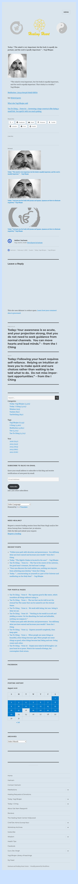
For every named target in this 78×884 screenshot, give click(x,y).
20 (41, 710)
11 (26, 706)
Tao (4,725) (14, 431)
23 (11, 714)
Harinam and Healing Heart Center (18, 866)
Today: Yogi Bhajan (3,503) (20, 404)
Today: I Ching (13, 804)
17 (19, 710)
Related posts (16, 98)
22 (55, 710)
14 (48, 706)
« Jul (18, 722)
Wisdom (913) (15, 409)
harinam (13, 250)
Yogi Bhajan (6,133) (17, 423)
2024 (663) (14, 447)
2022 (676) (14, 452)
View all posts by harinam (35, 243)
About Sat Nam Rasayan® (17, 808)
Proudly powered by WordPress (39, 866)
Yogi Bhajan (52, 250)
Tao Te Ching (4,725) (17, 433)
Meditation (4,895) (17, 428)
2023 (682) (14, 449)
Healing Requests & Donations (19, 794)
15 (55, 706)
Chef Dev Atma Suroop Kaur (18, 823)
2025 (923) (14, 444)
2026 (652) (14, 441)
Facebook (13, 665)
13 (40, 706)
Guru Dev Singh (14, 851)
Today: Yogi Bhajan (40, 250)
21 (48, 710)
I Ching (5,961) (15, 425)
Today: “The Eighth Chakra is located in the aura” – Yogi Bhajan (34, 560)
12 (33, 706)
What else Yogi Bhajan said (18, 103)
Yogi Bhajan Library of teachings (20, 855)
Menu (66, 12)
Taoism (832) (15, 412)
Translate (23, 507)
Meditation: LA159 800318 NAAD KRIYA (22, 92)
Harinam (11, 780)
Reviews (11, 813)
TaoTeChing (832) (16, 414)
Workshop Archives (15, 827)
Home (10, 776)
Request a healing (14, 534)
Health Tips (12, 841)
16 (11, 710)
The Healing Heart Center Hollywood (22, 818)
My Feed (11, 860)
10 (19, 706)
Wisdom (11, 837)
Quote (31, 250)
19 (33, 710)
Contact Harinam (14, 785)
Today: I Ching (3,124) (18, 406)
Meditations (12, 790)
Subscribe (13, 487)
